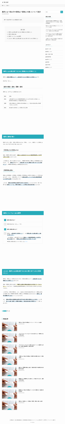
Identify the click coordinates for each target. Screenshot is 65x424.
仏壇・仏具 (49, 48)
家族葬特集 (49, 56)
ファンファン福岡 (51, 420)
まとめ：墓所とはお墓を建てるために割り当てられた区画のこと (23, 38)
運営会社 (12, 420)
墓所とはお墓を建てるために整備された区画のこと (20, 32)
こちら (25, 241)
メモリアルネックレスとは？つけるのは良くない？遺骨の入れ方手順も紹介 (54, 30)
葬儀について (49, 67)
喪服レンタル (49, 51)
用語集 (48, 62)
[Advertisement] (23, 55)
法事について (49, 59)
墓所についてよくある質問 (15, 36)
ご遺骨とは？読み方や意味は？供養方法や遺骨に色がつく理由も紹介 (54, 39)
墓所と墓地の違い (13, 34)
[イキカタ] (5, 2)
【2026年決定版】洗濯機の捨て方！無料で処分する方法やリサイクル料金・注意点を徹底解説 (54, 22)
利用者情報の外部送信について (29, 420)
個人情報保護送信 (18, 420)
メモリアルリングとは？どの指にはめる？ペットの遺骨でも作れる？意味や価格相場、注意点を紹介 (54, 35)
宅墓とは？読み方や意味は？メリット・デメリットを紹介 (54, 26)
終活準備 (48, 64)
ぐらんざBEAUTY (39, 420)
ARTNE (45, 420)
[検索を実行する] (61, 12)
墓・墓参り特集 (50, 54)
